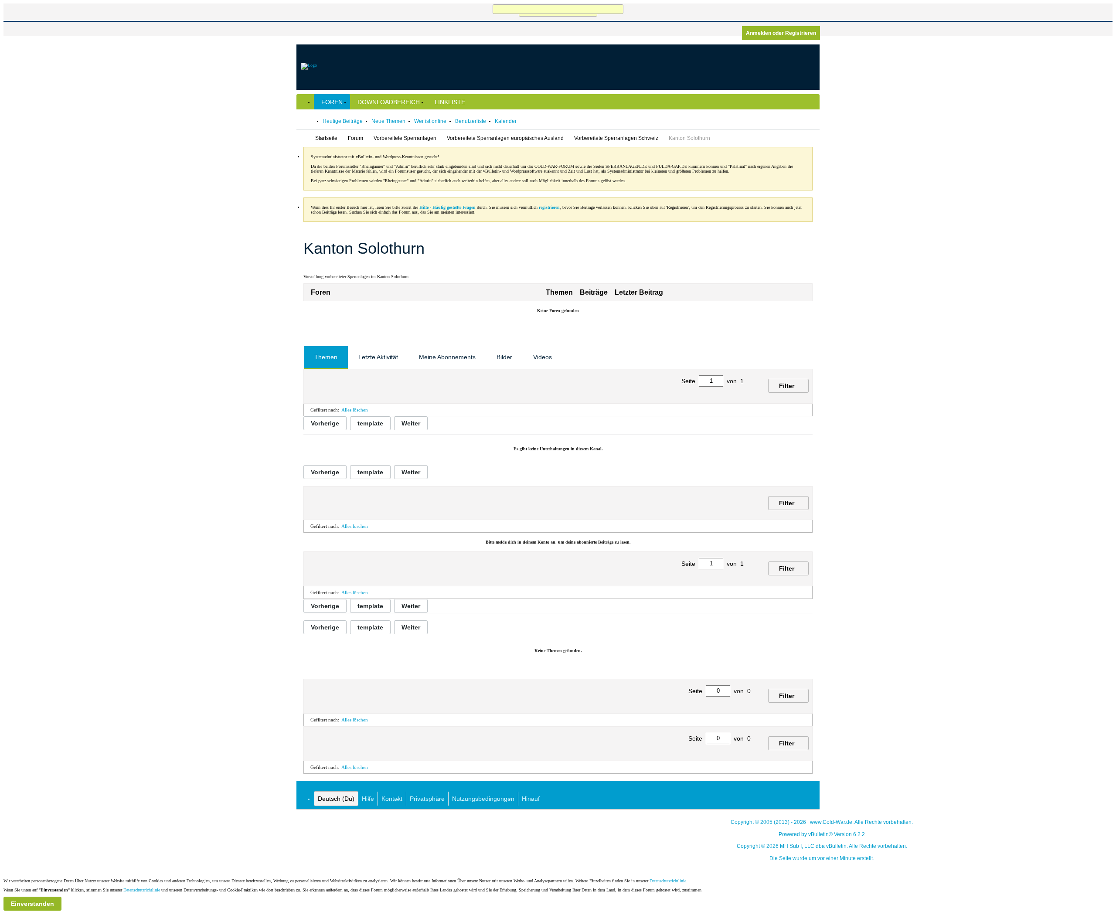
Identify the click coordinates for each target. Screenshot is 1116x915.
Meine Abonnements (447, 357)
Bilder (504, 357)
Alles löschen (354, 409)
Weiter (410, 423)
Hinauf (531, 798)
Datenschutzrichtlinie (668, 880)
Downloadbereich (388, 102)
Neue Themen (388, 121)
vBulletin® (820, 834)
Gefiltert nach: (324, 409)
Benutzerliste (470, 121)
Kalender (506, 121)
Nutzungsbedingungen (483, 798)
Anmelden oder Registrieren (781, 33)
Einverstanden (32, 903)
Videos (542, 357)
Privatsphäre (427, 798)
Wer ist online (430, 121)
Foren (332, 102)
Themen (325, 357)
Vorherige (325, 423)
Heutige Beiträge (343, 121)
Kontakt (391, 798)
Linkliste (450, 102)
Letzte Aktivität (378, 357)
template (370, 423)
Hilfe (368, 798)
